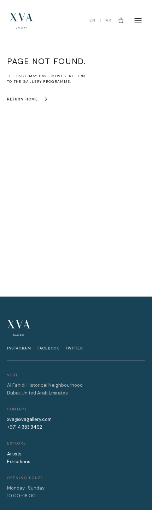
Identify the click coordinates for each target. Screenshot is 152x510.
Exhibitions (18, 462)
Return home (22, 99)
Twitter (73, 348)
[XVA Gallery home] (21, 21)
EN (92, 20)
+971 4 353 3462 (24, 427)
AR (108, 20)
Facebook (48, 348)
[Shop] (120, 20)
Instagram (19, 348)
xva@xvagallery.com (29, 419)
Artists (14, 454)
